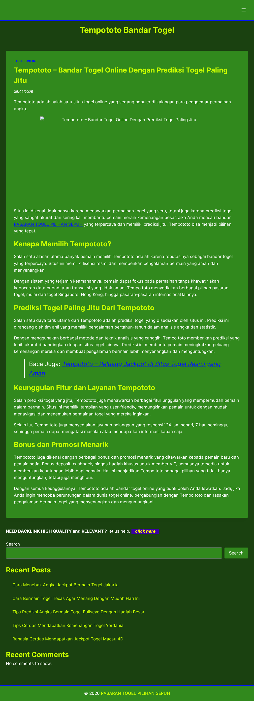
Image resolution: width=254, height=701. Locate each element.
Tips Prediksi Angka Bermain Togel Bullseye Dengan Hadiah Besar (78, 611)
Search (13, 544)
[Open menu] (243, 10)
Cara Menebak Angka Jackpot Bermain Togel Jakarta (65, 584)
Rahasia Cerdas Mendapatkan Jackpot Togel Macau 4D (67, 638)
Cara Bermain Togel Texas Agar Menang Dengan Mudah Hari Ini (76, 598)
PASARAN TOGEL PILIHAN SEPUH (135, 693)
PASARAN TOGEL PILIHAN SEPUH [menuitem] (48, 224)
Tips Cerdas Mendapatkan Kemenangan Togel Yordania (68, 625)
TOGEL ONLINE (25, 61)
